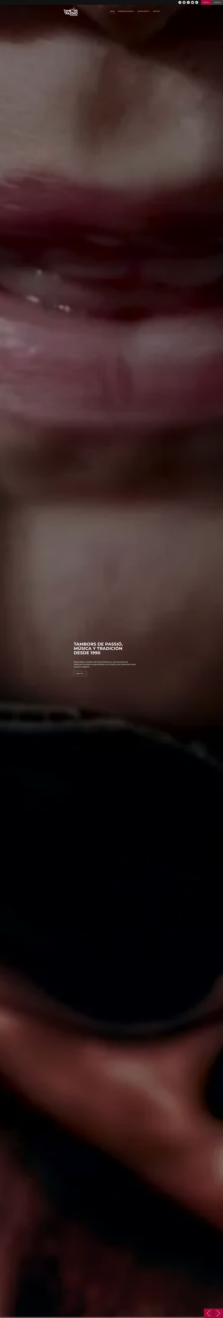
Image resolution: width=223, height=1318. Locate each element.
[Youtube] (192, 2)
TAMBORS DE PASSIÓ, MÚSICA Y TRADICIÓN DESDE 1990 (98, 648)
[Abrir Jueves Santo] (149, 11)
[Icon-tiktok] (196, 2)
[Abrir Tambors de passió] (134, 11)
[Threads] (188, 2)
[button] (208, 1313)
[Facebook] (184, 2)
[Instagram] (179, 2)
